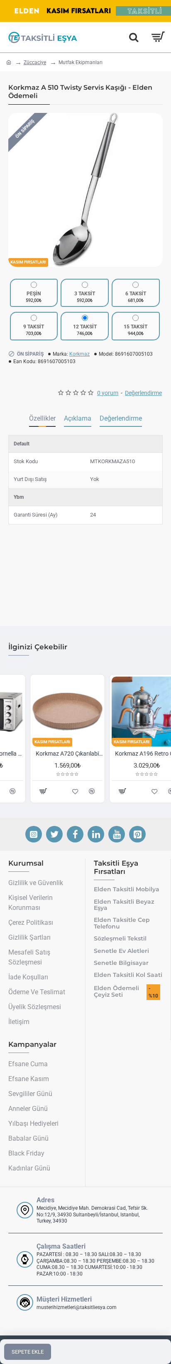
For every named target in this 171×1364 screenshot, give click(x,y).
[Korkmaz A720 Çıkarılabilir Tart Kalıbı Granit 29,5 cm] (46, 712)
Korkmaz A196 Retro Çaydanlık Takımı (126, 753)
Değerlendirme (121, 418)
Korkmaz (79, 354)
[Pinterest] (137, 834)
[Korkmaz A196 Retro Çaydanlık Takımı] (125, 712)
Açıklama (77, 418)
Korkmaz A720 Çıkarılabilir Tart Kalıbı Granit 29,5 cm (47, 753)
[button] (16, 190)
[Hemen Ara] (133, 37)
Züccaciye (35, 62)
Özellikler (42, 418)
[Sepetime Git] (157, 37)
